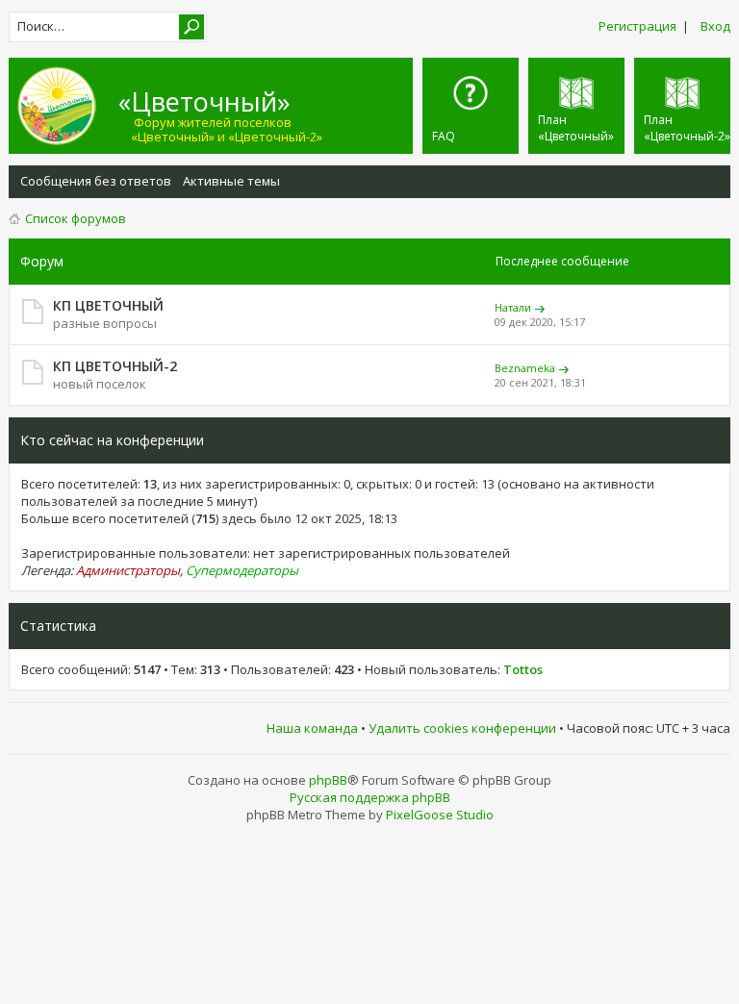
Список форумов (75, 218)
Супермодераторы (242, 570)
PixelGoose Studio (440, 814)
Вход (715, 26)
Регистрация (637, 26)
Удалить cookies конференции (462, 728)
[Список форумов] (66, 106)
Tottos (523, 669)
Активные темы (231, 180)
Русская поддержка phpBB (370, 797)
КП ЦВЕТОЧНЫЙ (108, 305)
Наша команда (312, 728)
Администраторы (128, 570)
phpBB (328, 780)
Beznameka (525, 368)
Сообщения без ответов (95, 180)
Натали (513, 307)
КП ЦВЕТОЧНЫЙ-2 (115, 366)
